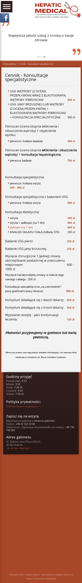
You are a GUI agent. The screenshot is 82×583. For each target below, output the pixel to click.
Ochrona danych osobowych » (22, 406)
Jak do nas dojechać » (18, 448)
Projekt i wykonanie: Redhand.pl (41, 578)
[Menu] (6, 6)
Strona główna (9, 64)
